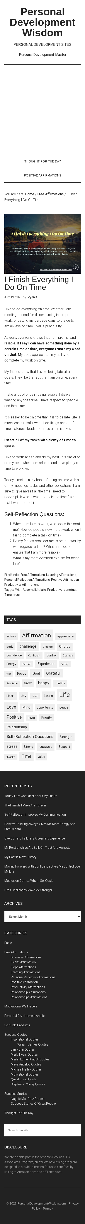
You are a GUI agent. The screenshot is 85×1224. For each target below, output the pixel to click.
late (43, 589)
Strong (28, 746)
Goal (36, 673)
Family (64, 664)
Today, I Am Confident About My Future (30, 796)
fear (9, 673)
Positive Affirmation (65, 579)
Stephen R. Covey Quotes (28, 1084)
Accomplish (31, 589)
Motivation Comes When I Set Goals (28, 880)
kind (34, 696)
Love (11, 707)
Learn (48, 695)
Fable (8, 943)
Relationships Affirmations (29, 997)
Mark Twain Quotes (24, 1054)
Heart (11, 696)
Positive (14, 717)
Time (8, 594)
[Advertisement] (42, 109)
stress (12, 746)
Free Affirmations (33, 575)
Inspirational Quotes (25, 1039)
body (10, 646)
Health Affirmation (23, 962)
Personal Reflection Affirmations (27, 579)
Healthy (60, 683)
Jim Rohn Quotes (23, 1049)
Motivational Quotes (25, 1074)
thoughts (11, 757)
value (41, 756)
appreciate (65, 636)
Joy (23, 696)
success (45, 746)
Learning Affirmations (61, 575)
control (51, 655)
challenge (27, 646)
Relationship (17, 727)
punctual (70, 589)
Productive (55, 589)
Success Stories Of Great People (33, 1103)
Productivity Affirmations (21, 584)
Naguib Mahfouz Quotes (27, 1099)
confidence (14, 655)
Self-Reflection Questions (30, 736)
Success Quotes (15, 1034)
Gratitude (12, 683)
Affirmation (36, 635)
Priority (46, 718)
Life (64, 694)
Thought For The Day (18, 1113)
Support (64, 746)
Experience (45, 664)
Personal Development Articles (25, 1016)
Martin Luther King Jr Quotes (30, 1059)
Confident (34, 655)
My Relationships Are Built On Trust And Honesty (37, 847)
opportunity (45, 707)
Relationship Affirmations (28, 992)
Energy (11, 664)
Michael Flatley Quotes (26, 1069)
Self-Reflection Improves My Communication (35, 814)
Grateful (53, 673)
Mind (26, 707)
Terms (47, 1208)
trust (16, 594)
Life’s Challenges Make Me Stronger (28, 890)
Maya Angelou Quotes (26, 1064)
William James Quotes (32, 1044)
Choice (64, 646)
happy (43, 682)
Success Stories (15, 1093)
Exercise (26, 664)
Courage (68, 655)
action (11, 636)
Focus (21, 673)
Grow (28, 683)
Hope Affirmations (23, 967)
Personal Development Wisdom (42, 22)
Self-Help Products (17, 1025)
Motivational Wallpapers (20, 1006)
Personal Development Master (42, 55)
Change (48, 646)
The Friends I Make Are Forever (25, 805)
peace (64, 707)
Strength (66, 737)
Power (31, 717)
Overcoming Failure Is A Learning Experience (34, 838)
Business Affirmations (26, 957)
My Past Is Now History (20, 857)
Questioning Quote (23, 1079)
